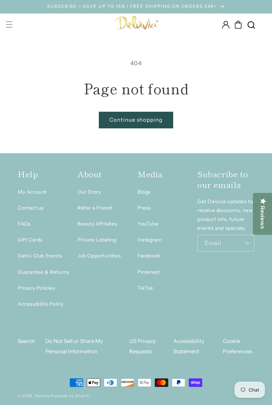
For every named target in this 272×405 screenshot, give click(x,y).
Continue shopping (136, 119)
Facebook (148, 256)
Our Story (89, 192)
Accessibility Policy (41, 304)
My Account (32, 192)
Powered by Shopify (71, 395)
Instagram (149, 240)
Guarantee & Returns (43, 272)
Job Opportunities (99, 256)
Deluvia (42, 395)
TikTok (145, 288)
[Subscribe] (246, 243)
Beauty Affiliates (97, 224)
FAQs (24, 224)
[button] (238, 24)
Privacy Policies (36, 288)
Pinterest (148, 272)
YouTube (147, 224)
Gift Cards (30, 240)
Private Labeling (97, 240)
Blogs (144, 192)
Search (26, 341)
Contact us (31, 208)
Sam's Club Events (40, 256)
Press (144, 208)
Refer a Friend (95, 208)
